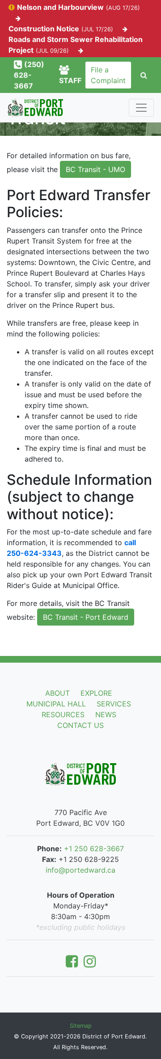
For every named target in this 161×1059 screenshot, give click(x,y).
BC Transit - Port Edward (85, 617)
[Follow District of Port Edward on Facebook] (73, 963)
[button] (143, 75)
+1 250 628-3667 (94, 848)
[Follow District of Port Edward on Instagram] (90, 963)
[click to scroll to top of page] (148, 1037)
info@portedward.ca (80, 870)
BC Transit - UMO (95, 169)
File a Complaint (108, 75)
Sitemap (81, 1025)
